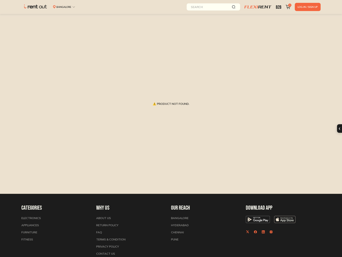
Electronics (31, 218)
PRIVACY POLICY (107, 246)
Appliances (30, 225)
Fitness (27, 239)
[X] (247, 232)
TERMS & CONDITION (111, 239)
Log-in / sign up (308, 7)
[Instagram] (271, 232)
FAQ (99, 232)
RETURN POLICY (107, 225)
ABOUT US (103, 218)
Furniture (29, 232)
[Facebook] (255, 232)
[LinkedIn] (263, 232)
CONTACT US (105, 253)
